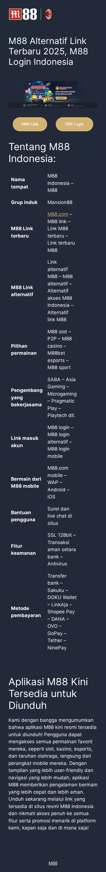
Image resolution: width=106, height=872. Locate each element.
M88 (53, 863)
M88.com (57, 214)
